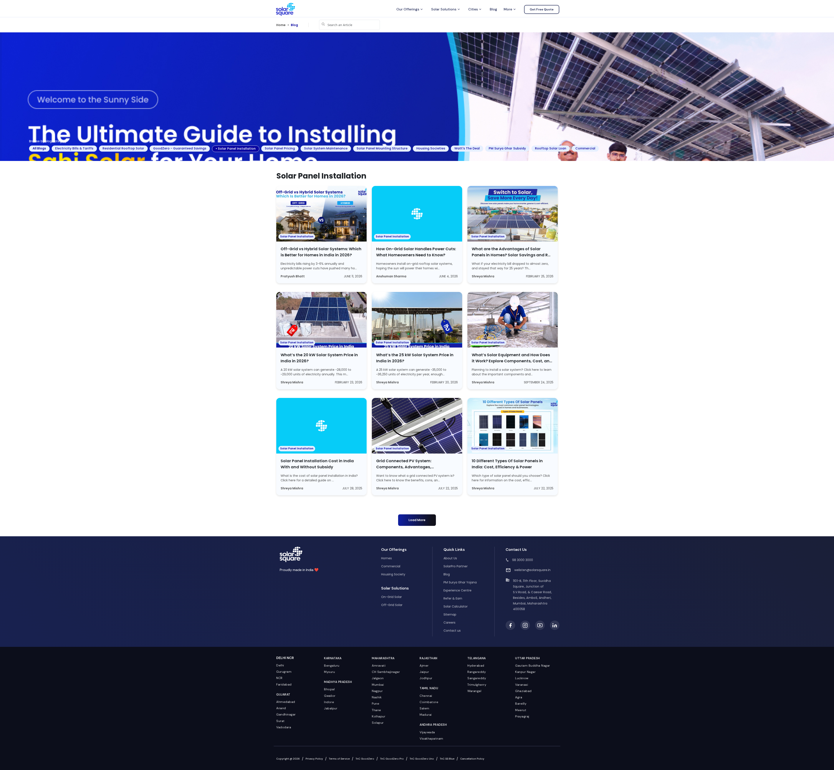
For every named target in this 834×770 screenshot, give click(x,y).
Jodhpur (426, 678)
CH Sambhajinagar (386, 672)
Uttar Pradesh (527, 658)
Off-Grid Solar (391, 605)
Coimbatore (429, 702)
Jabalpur (330, 708)
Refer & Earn (452, 598)
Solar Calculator (455, 606)
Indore (329, 702)
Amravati (379, 665)
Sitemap (449, 614)
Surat (280, 721)
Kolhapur (378, 716)
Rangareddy (476, 672)
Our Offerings (410, 9)
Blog (493, 9)
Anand (281, 708)
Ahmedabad (285, 702)
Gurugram (283, 672)
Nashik (377, 697)
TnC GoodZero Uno (422, 758)
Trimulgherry (476, 685)
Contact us (452, 630)
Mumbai (378, 685)
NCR (279, 678)
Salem (424, 708)
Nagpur (377, 691)
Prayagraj (522, 716)
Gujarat (283, 694)
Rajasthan (428, 658)
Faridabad (284, 684)
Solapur (378, 723)
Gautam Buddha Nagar (532, 665)
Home (281, 25)
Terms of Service (339, 758)
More (510, 9)
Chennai (426, 696)
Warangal (474, 691)
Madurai (426, 715)
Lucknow (521, 678)
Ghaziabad (523, 691)
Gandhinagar (286, 714)
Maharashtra (383, 658)
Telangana (476, 658)
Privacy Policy (314, 758)
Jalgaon (378, 678)
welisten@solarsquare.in (532, 570)
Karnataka (333, 658)
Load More (417, 520)
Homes (386, 558)
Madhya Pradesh (338, 682)
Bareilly (520, 703)
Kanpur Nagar (525, 672)
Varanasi (521, 685)
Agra (518, 697)
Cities (475, 9)
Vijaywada (427, 732)
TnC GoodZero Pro (392, 758)
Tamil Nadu (429, 688)
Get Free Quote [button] (542, 9)
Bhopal (329, 689)
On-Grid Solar (391, 597)
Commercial (390, 566)
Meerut (520, 710)
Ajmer (424, 665)
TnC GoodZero (365, 758)
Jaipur (424, 672)
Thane (376, 710)
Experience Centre (457, 590)
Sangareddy (476, 678)
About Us (450, 558)
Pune (375, 703)
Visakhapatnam (431, 738)
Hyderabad (475, 665)
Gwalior (330, 696)
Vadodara (283, 727)
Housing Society (393, 574)
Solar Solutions (446, 9)
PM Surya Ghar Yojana (460, 582)
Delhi (280, 665)
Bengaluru (331, 665)
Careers (449, 622)
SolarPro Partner (455, 566)
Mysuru (329, 672)
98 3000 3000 (522, 560)
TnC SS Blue (447, 758)
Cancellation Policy (472, 758)
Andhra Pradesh (433, 725)
